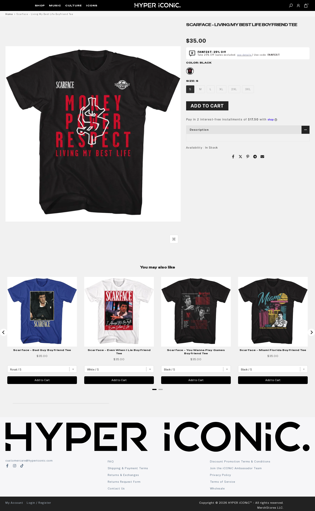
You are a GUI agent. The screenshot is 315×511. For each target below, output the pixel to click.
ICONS (92, 5)
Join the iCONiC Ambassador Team (236, 468)
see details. (244, 54)
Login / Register (39, 503)
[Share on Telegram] (255, 156)
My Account (14, 503)
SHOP (40, 5)
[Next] (311, 332)
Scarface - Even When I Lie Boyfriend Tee (119, 351)
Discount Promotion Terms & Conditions (240, 461)
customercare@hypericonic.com (29, 460)
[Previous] (3, 332)
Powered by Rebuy (157, 394)
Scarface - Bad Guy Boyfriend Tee (42, 350)
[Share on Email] (262, 156)
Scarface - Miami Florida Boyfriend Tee (273, 350)
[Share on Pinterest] (248, 156)
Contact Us (116, 488)
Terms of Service (222, 482)
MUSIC (55, 5)
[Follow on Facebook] (7, 465)
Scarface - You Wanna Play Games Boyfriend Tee (196, 351)
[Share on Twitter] (240, 156)
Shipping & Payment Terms (128, 468)
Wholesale (217, 488)
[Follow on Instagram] (14, 465)
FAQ (111, 461)
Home (9, 14)
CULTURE (73, 5)
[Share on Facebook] (233, 156)
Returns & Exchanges (123, 475)
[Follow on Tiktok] (22, 465)
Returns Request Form (124, 482)
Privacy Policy (220, 475)
